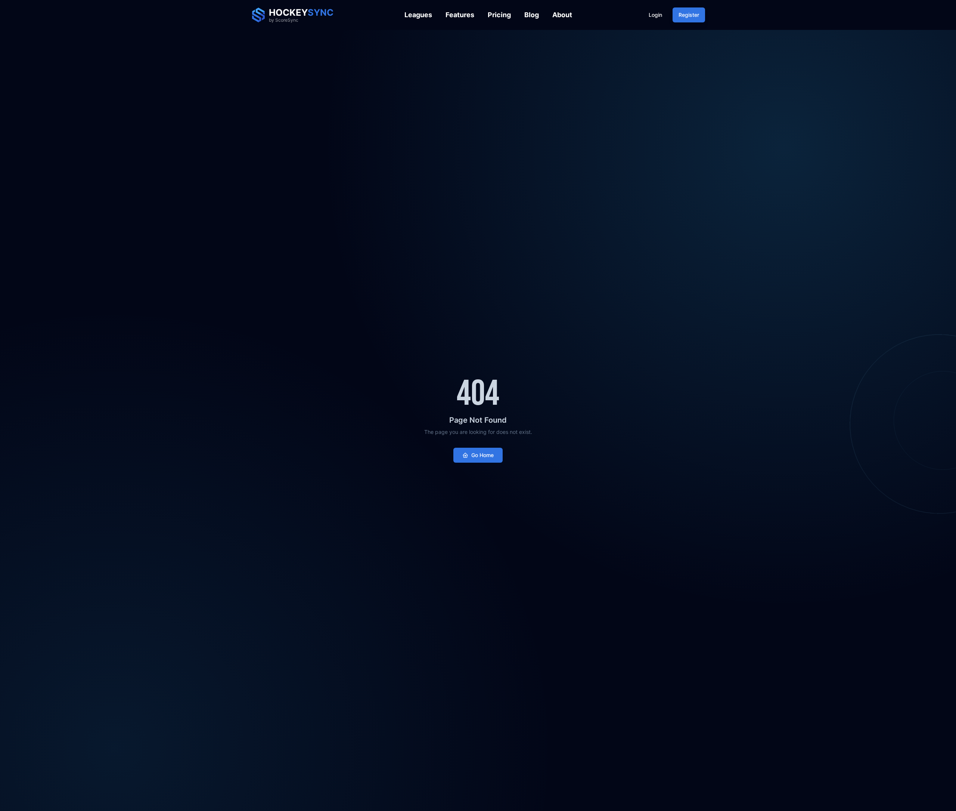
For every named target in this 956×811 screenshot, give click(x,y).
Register (689, 15)
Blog (531, 15)
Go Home (482, 455)
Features (460, 15)
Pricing (499, 15)
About (562, 15)
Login (655, 15)
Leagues (418, 15)
